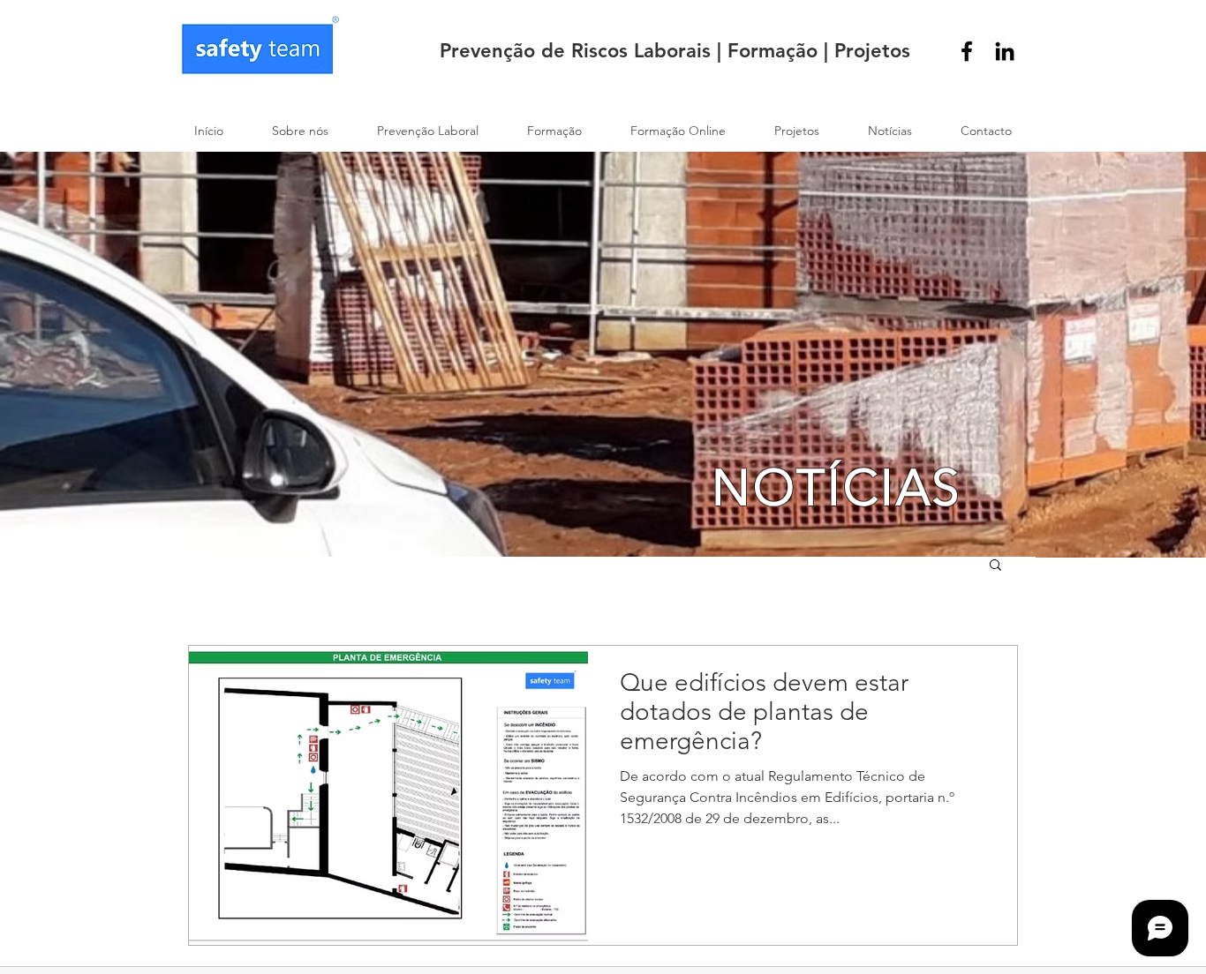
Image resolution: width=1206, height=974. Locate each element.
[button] (995, 566)
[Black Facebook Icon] (966, 51)
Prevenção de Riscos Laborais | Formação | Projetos (675, 51)
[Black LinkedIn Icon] (1004, 51)
